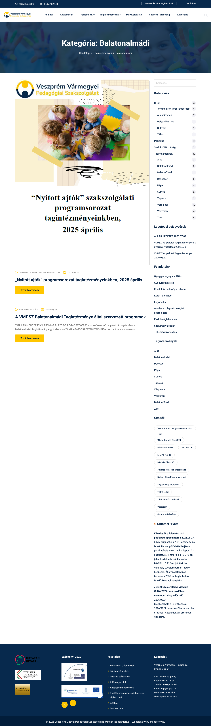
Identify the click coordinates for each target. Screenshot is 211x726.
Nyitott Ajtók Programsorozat (171, 477)
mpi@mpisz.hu (26, 4)
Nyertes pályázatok (120, 676)
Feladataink (87, 14)
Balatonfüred (164, 172)
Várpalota (162, 205)
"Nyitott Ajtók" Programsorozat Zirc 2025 (174, 429)
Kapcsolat (182, 14)
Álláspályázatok (118, 682)
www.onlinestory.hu (154, 722)
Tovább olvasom (30, 290)
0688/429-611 (51, 4)
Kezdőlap (84, 53)
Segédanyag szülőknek (168, 484)
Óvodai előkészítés (166, 514)
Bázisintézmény (165, 447)
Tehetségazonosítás (165, 332)
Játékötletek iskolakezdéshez (171, 469)
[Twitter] (64, 705)
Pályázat (159, 141)
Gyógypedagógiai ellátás (167, 276)
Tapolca (161, 198)
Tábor (160, 134)
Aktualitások (66, 14)
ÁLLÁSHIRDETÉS (163, 236)
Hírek (157, 103)
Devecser (162, 179)
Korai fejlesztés (162, 296)
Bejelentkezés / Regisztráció (159, 3)
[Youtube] (73, 703)
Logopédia (160, 302)
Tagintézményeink (109, 14)
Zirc (159, 217)
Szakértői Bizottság (159, 14)
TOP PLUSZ (163, 492)
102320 (173, 696)
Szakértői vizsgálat (164, 326)
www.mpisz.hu (167, 692)
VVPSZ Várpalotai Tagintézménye (173, 253)
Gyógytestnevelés (164, 283)
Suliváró (161, 128)
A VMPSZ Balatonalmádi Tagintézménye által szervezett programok (80, 317)
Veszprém (163, 211)
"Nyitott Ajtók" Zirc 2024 (169, 440)
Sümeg (161, 192)
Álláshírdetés (164, 115)
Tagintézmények (102, 53)
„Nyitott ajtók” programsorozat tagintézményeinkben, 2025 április (78, 280)
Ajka (159, 160)
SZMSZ (114, 703)
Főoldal (49, 14)
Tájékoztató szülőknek (168, 499)
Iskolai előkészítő (165, 462)
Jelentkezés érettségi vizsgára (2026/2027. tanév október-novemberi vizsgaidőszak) (171, 591)
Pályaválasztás (134, 14)
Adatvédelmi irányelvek (122, 687)
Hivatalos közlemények (122, 665)
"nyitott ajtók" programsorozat (39, 272)
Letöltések (191, 3)
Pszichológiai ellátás (165, 319)
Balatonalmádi (28, 309)
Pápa (160, 185)
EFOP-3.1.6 (186, 447)
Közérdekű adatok (119, 671)
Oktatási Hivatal (168, 524)
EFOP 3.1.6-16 (164, 455)
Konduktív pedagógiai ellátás (170, 289)
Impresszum (116, 708)
